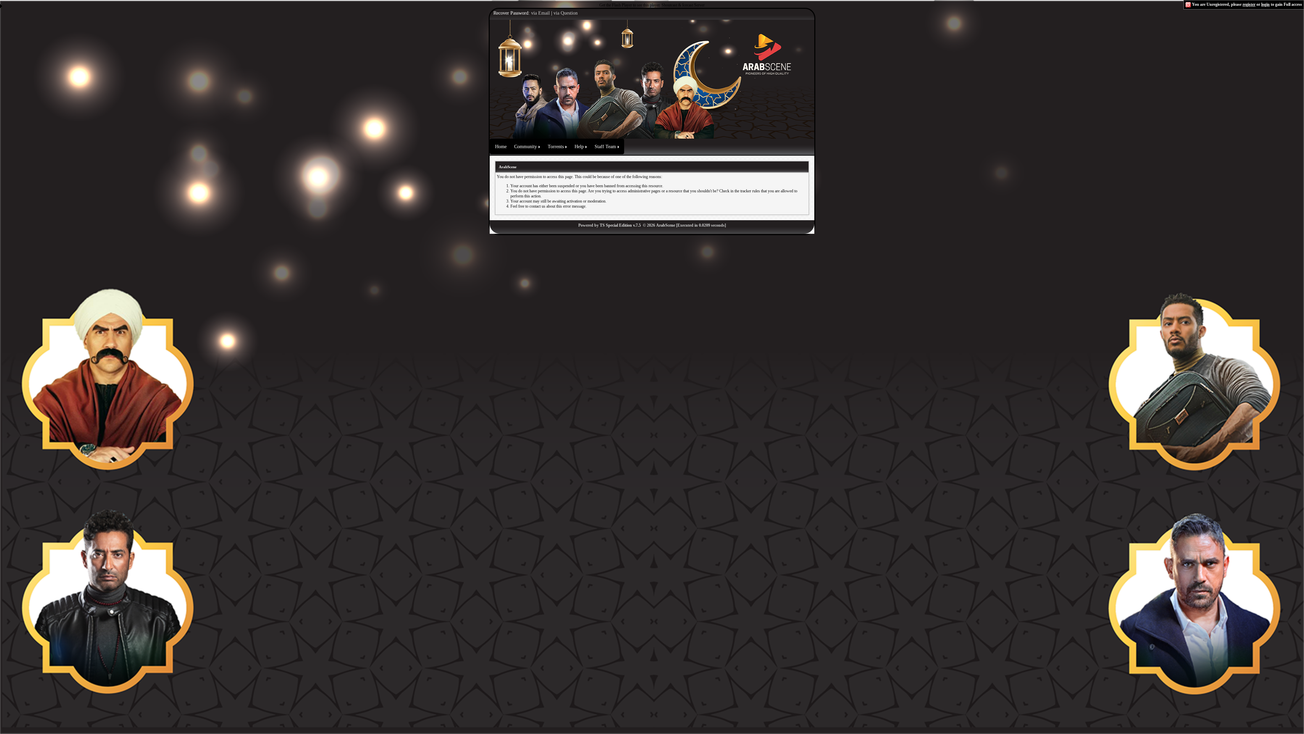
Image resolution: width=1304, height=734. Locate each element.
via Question (566, 13)
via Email (540, 13)
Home (501, 146)
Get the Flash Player (615, 5)
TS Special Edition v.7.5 (620, 225)
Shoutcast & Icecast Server (683, 5)
